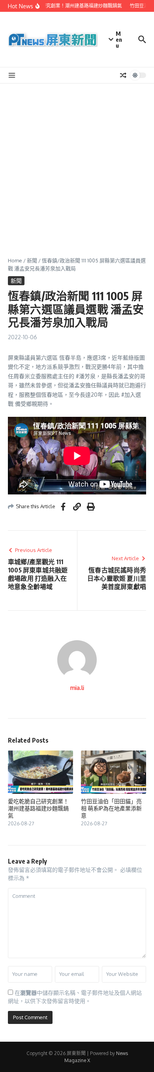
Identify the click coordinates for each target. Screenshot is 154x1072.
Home (15, 260)
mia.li (77, 687)
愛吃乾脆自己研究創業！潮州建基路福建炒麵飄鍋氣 (38, 808)
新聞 (32, 260)
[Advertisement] (77, 164)
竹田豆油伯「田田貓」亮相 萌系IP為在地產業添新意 (111, 808)
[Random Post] (123, 75)
